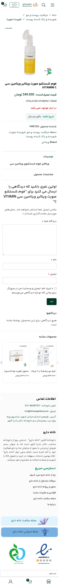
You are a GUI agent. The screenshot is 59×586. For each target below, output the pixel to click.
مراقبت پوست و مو (37, 15)
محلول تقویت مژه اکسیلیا (16, 371)
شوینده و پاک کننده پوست (41, 19)
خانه (54, 15)
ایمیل (52, 274)
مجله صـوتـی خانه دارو (25, 532)
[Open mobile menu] (52, 5)
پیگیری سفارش (14, 5)
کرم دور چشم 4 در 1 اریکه (43, 371)
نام (54, 260)
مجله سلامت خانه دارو (23, 520)
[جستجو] (43, 5)
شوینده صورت (14, 19)
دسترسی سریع (45, 468)
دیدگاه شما (49, 221)
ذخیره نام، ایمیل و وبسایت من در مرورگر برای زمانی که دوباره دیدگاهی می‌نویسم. (32, 290)
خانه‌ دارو (49, 432)
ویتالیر (45, 142)
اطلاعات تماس (46, 399)
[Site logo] (30, 5)
